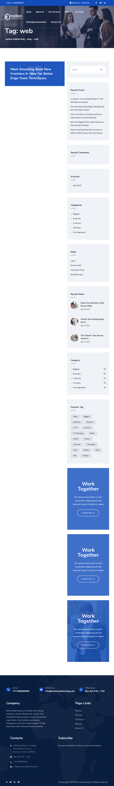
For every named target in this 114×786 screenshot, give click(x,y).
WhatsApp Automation (36, 22)
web (74, 456)
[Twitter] (101, 3)
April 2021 (77, 185)
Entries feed (76, 265)
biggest (86, 417)
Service (87, 439)
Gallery (68, 12)
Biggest (76, 214)
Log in (73, 261)
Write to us (49, 688)
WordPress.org (77, 275)
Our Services (54, 12)
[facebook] (6, 782)
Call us (15, 688)
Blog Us (78, 724)
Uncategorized (79, 232)
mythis (75, 439)
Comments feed (77, 270)
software (77, 228)
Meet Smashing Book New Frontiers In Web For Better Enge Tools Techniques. (31, 73)
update (86, 450)
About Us (40, 12)
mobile (92, 433)
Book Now (76, 422)
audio (75, 417)
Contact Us (56, 22)
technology (91, 444)
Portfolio (79, 12)
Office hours (90, 688)
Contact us (80, 719)
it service (77, 223)
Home (28, 12)
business (90, 422)
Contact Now (87, 513)
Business (77, 219)
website (86, 456)
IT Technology (78, 433)
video (97, 450)
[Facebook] (96, 3)
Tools (75, 450)
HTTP (75, 428)
